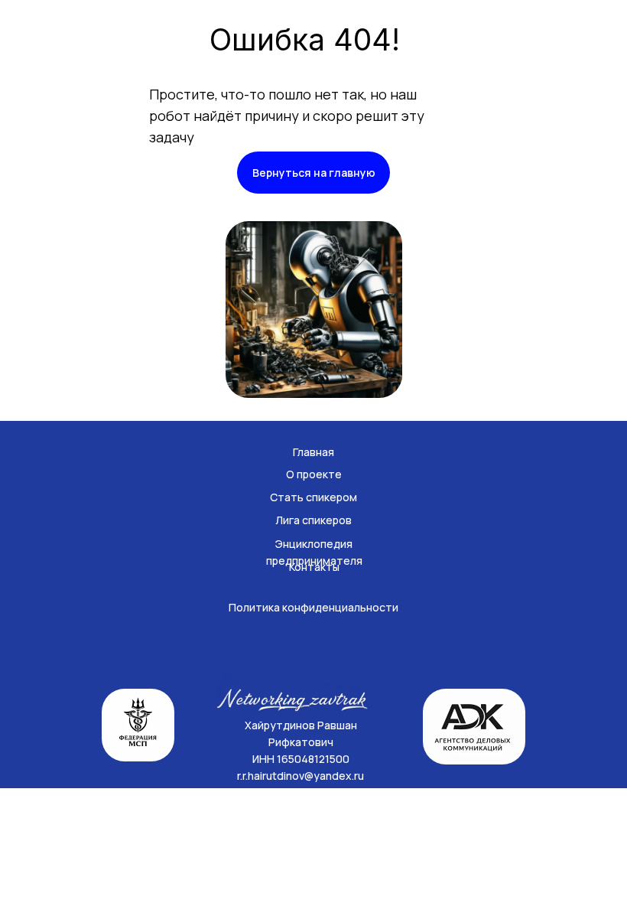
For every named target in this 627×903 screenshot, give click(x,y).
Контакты (314, 566)
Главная (313, 452)
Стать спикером (313, 497)
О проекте (314, 474)
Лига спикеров (313, 520)
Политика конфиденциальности (313, 607)
